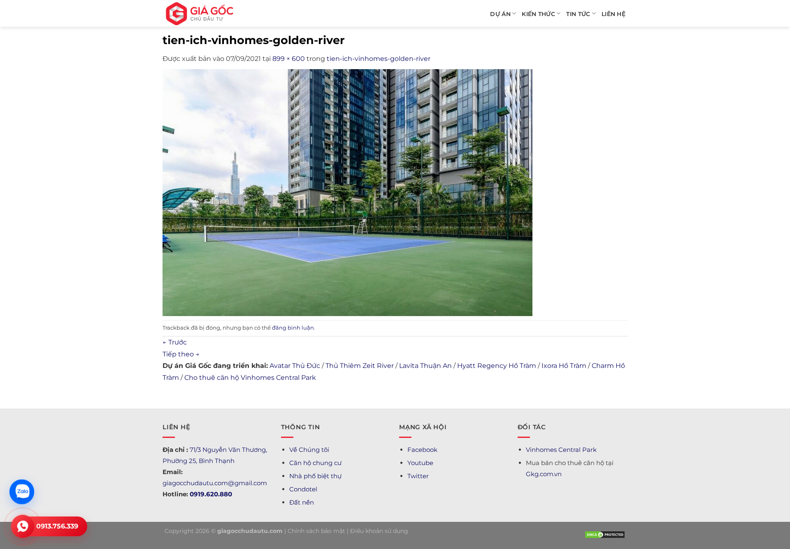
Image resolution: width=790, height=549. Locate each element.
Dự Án (500, 14)
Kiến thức (538, 14)
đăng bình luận (293, 328)
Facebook (422, 450)
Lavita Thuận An (425, 366)
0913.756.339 (57, 526)
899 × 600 (288, 59)
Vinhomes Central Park (561, 450)
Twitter (418, 476)
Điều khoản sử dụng (379, 531)
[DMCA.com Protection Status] (604, 533)
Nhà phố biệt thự (315, 476)
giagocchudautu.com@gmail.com (215, 483)
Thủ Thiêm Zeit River (359, 366)
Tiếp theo (181, 354)
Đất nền (301, 502)
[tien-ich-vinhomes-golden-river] (347, 192)
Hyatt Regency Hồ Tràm (496, 366)
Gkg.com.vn (544, 474)
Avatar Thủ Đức (295, 366)
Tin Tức (578, 14)
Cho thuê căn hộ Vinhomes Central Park (250, 378)
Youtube (420, 463)
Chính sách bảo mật (316, 531)
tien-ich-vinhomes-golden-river (378, 59)
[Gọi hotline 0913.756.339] (22, 526)
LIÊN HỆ (613, 14)
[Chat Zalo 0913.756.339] (22, 492)
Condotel (303, 489)
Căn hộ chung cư (315, 463)
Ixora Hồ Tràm (563, 366)
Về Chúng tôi (309, 450)
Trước (175, 342)
